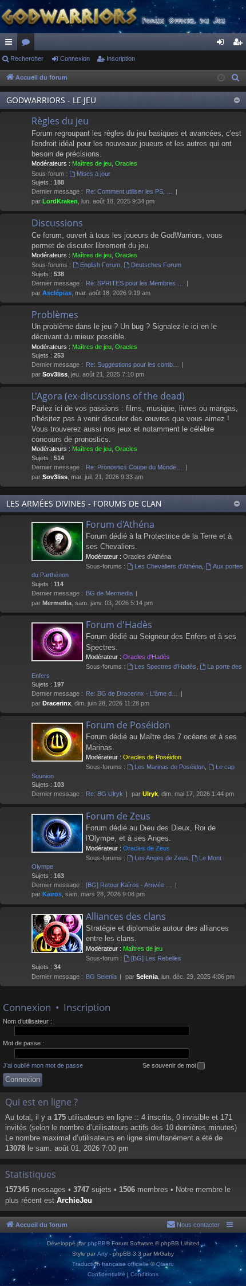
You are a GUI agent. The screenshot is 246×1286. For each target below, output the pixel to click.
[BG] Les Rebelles (156, 958)
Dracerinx (56, 703)
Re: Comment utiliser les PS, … (129, 191)
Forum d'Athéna (120, 524)
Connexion (75, 58)
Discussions (57, 223)
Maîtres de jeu (92, 163)
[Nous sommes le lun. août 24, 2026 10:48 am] (221, 78)
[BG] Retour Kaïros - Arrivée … (129, 884)
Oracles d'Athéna (147, 556)
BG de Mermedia (109, 593)
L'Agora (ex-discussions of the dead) (108, 396)
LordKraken (60, 201)
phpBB (97, 1243)
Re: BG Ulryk (104, 793)
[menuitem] (236, 78)
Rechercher (26, 58)
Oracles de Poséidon (152, 757)
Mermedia (57, 602)
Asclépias (57, 292)
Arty (102, 1253)
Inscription (120, 58)
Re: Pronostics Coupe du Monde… (134, 467)
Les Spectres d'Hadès (165, 666)
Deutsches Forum (156, 264)
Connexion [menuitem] (222, 44)
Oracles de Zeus (146, 848)
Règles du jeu (60, 121)
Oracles (126, 163)
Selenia (147, 976)
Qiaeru (165, 1264)
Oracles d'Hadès (146, 656)
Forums (28, 44)
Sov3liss (55, 374)
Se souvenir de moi (169, 1065)
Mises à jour (93, 173)
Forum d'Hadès (119, 624)
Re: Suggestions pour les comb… (132, 364)
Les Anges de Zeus (161, 857)
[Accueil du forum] (123, 16)
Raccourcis (11, 44)
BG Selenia (101, 976)
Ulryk (150, 793)
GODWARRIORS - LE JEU (51, 100)
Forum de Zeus (118, 816)
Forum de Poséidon (128, 725)
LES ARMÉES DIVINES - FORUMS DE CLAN (84, 503)
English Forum (100, 264)
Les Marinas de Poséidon (169, 766)
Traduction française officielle (110, 1264)
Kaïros (52, 894)
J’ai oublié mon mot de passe (43, 1065)
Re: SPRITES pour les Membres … (135, 283)
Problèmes (54, 314)
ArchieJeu (74, 1200)
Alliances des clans (126, 916)
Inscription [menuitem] (239, 44)
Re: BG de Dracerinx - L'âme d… (132, 693)
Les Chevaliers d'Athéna (168, 566)
